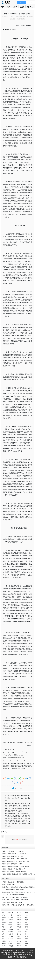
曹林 (10, 915)
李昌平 (4, 924)
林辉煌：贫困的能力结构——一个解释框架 (14, 853)
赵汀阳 (19, 922)
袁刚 (10, 941)
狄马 (3, 932)
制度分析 (21, 758)
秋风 (3, 934)
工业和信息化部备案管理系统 (17, 957)
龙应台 (26, 913)
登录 (16, 840)
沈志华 (4, 922)
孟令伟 (19, 934)
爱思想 (6, 3)
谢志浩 (11, 946)
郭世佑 (11, 929)
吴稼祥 (26, 939)
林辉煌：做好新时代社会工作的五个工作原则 (14, 859)
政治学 (22, 7)
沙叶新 (26, 936)
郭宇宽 (11, 920)
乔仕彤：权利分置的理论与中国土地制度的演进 (15, 900)
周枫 (3, 936)
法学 (8, 7)
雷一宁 (26, 934)
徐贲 (3, 920)
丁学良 (4, 915)
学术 (9, 758)
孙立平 (19, 946)
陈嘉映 (4, 917)
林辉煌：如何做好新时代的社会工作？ (12, 856)
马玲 (18, 929)
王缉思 (26, 927)
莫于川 (26, 943)
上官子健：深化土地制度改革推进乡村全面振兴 (15, 897)
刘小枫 (11, 934)
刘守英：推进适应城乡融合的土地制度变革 (14, 895)
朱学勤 (4, 943)
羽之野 (4, 946)
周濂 (3, 927)
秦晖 (3, 913)
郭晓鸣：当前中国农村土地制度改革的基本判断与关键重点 (18, 905)
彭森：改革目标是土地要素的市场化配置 (13, 889)
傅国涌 (26, 915)
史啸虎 (19, 932)
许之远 (4, 941)
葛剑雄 (11, 939)
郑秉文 (19, 943)
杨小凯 (19, 941)
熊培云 (26, 932)
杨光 (26, 946)
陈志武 (26, 917)
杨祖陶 (26, 920)
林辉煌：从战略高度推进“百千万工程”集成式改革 (15, 861)
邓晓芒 (19, 927)
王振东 (26, 929)
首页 (2, 7)
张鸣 (10, 924)
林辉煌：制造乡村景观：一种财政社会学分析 (14, 871)
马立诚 (19, 920)
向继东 (11, 922)
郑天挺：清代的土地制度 (9, 884)
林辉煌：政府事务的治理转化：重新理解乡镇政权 (15, 866)
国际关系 (30, 7)
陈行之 (11, 913)
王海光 (26, 924)
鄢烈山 (19, 915)
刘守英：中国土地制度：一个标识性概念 (13, 882)
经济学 (15, 7)
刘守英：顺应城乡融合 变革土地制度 (12, 902)
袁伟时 (11, 932)
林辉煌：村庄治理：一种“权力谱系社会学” (13, 869)
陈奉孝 (4, 929)
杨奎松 (19, 924)
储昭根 (19, 939)
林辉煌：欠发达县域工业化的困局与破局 (13, 851)
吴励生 (26, 941)
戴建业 (26, 922)
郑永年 (19, 913)
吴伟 (18, 936)
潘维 (10, 943)
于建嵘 (19, 917)
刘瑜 (3, 939)
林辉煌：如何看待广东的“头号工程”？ (12, 864)
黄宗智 (11, 917)
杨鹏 (10, 927)
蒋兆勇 (11, 936)
